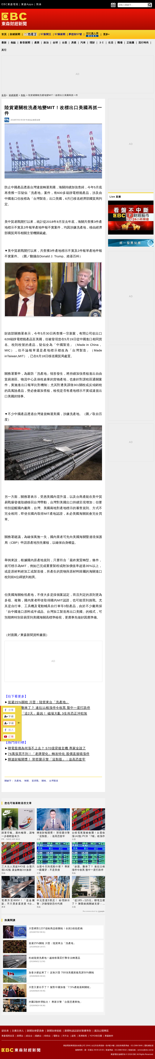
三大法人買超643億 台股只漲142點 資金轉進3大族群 (18, 868)
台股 (64, 42)
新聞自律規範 (54, 1030)
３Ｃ (101, 42)
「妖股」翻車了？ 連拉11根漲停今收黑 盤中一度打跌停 (49, 707)
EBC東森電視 (10, 4)
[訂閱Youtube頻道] (9, 738)
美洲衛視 (82, 1036)
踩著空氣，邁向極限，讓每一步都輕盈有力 (18, 834)
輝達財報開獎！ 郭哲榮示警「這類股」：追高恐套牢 (47, 759)
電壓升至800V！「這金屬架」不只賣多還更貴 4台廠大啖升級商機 (18, 902)
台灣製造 (53, 780)
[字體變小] (9, 724)
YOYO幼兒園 (96, 1036)
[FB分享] (9, 711)
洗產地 (17, 780)
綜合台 (29, 1036)
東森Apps (27, 4)
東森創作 (109, 1036)
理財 (92, 42)
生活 (110, 42)
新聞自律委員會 (35, 1030)
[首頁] (14, 19)
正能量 (130, 42)
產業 (37, 42)
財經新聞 (15, 34)
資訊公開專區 (101, 1030)
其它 (4, 50)
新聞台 (20, 1036)
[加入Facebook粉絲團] (9, 731)
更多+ (106, 34)
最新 (4, 42)
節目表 (5, 1030)
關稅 (44, 780)
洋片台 (65, 1036)
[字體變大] (9, 717)
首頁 (4, 34)
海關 (26, 780)
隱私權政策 (148, 1046)
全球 (55, 42)
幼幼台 (47, 1036)
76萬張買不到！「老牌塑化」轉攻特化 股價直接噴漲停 (48, 753)
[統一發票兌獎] (130, 246)
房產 (73, 42)
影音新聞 (25, 42)
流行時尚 (144, 42)
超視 (73, 1036)
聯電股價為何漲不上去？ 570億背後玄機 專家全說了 (47, 748)
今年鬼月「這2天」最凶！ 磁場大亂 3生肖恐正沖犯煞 (47, 713)
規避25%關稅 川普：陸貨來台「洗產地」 (38, 702)
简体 (39, 4)
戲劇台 (38, 1036)
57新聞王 (46, 34)
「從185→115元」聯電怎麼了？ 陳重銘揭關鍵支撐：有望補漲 (88, 902)
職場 (120, 42)
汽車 (83, 42)
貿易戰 (35, 780)
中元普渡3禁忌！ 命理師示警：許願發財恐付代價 (53, 902)
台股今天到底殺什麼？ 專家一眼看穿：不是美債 (53, 868)
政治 (46, 42)
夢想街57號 (75, 34)
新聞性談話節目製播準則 (77, 1030)
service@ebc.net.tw (145, 1050)
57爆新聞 (60, 34)
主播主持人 (18, 1030)
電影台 (56, 1036)
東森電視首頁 (8, 1036)
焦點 (13, 42)
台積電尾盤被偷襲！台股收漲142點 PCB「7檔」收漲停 (88, 834)
